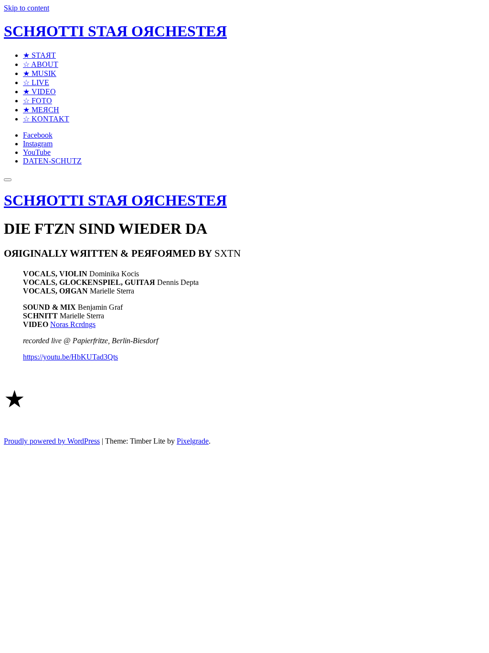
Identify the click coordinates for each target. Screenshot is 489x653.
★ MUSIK (39, 73)
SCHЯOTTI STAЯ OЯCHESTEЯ (115, 31)
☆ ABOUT (40, 64)
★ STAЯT (39, 55)
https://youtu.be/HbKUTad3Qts (70, 357)
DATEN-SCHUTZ (52, 161)
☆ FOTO (37, 101)
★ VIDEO (39, 91)
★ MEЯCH (41, 110)
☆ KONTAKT (46, 119)
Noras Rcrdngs (73, 324)
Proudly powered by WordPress (52, 441)
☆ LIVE (36, 82)
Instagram (38, 144)
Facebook (38, 135)
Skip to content (26, 8)
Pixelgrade (193, 441)
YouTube (37, 152)
